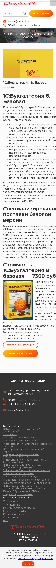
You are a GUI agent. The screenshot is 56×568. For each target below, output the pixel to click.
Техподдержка (41, 13)
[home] (20, 4)
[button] (53, 3)
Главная (8, 33)
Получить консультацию (20, 345)
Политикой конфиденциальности (35, 558)
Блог (22, 33)
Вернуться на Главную (21, 353)
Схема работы (11, 517)
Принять (28, 564)
